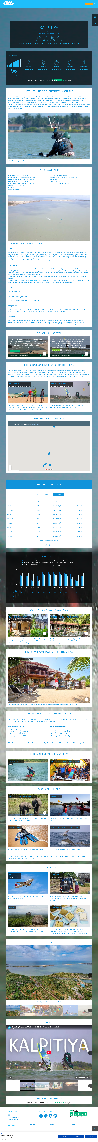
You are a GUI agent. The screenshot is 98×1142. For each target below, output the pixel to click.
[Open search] (94, 4)
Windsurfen (53, 4)
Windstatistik (57, 43)
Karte (49, 43)
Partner (71, 4)
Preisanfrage (89, 4)
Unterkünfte (66, 43)
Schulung (44, 43)
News (82, 4)
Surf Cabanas (34, 280)
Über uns (77, 4)
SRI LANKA (49, 31)
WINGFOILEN (46, 4)
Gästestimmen (34, 43)
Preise (79, 43)
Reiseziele (31, 4)
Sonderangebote (63, 4)
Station (74, 43)
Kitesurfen (39, 4)
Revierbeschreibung (23, 43)
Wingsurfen (32, 1129)
